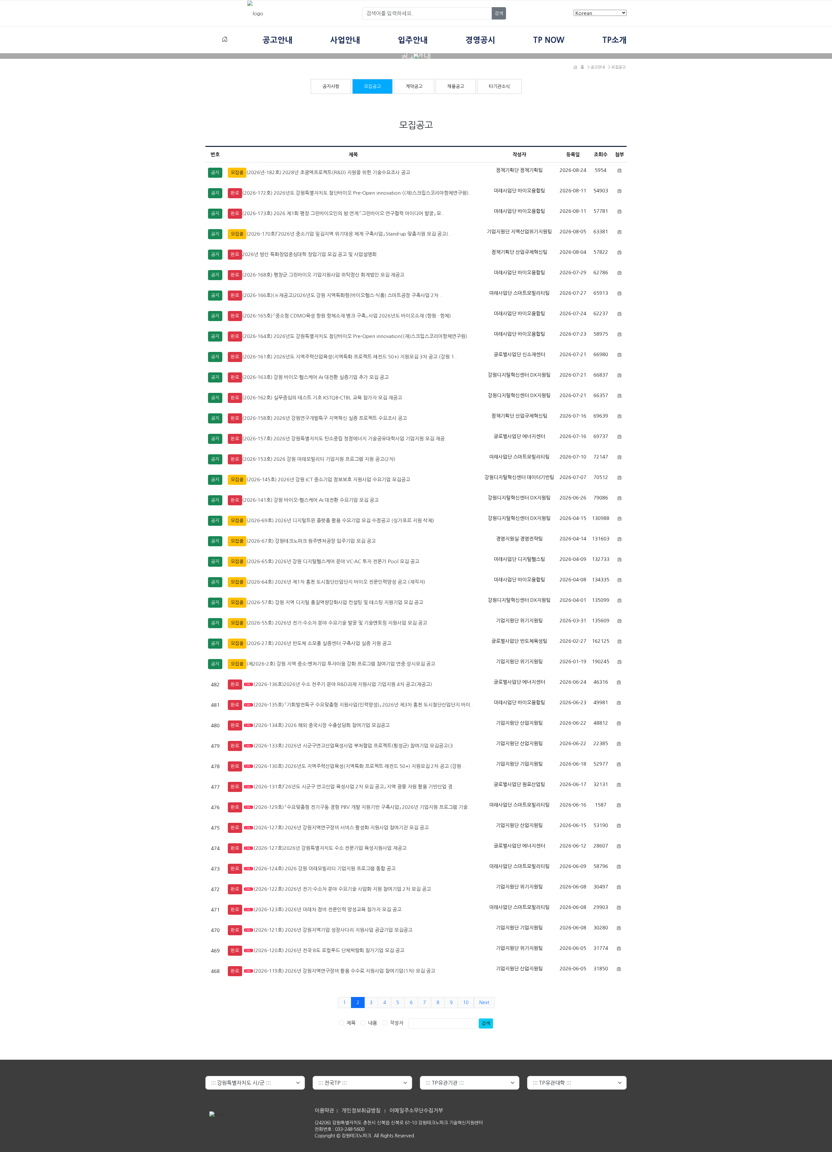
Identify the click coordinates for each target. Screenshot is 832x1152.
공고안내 (597, 67)
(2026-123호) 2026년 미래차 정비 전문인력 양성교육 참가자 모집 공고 (327, 909)
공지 (215, 172)
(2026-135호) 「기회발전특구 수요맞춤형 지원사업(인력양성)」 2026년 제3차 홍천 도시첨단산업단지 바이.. (363, 704)
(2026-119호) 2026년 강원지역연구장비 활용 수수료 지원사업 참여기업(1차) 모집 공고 (344, 970)
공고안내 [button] (277, 40)
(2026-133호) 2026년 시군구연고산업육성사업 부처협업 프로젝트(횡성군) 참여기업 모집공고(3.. (354, 745)
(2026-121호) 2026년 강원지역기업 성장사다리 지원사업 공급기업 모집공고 (333, 929)
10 (465, 1002)
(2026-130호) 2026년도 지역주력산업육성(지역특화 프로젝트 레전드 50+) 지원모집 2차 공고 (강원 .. (359, 766)
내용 (372, 1022)
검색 (499, 13)
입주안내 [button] (413, 40)
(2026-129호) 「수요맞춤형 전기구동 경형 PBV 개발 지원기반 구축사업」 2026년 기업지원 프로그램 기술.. (362, 807)
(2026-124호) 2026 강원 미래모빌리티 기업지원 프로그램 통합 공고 (325, 868)
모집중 (237, 172)
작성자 (396, 1022)
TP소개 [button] (614, 40)
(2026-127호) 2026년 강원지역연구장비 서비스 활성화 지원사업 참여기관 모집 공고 (341, 827)
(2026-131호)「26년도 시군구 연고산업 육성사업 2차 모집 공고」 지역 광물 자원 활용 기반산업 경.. (354, 786)
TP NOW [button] (549, 40)
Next (484, 1002)
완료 (235, 193)
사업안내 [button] (345, 40)
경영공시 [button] (480, 40)
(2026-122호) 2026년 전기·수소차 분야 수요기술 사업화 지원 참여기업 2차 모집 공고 (342, 889)
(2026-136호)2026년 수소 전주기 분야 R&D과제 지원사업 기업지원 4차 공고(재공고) (343, 684)
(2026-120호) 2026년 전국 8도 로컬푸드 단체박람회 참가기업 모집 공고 (329, 950)
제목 (351, 1022)
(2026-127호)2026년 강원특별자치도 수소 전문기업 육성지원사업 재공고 (330, 848)
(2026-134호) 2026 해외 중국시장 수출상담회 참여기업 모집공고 (322, 725)
